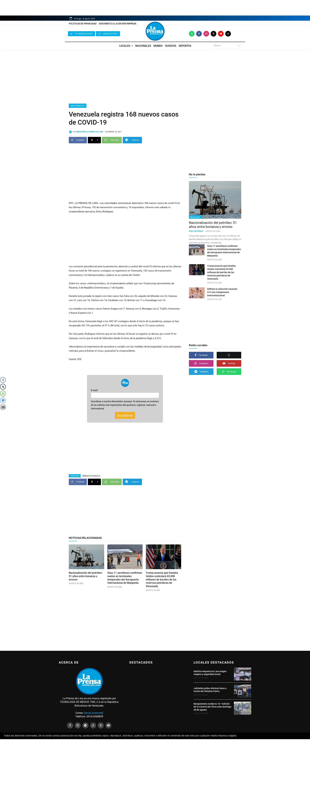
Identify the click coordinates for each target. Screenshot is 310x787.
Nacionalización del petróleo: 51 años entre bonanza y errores (85, 576)
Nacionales (77, 105)
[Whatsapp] (192, 34)
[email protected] (93, 712)
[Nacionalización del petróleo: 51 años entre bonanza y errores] (86, 556)
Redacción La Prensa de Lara (89, 132)
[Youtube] (221, 34)
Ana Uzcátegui (196, 231)
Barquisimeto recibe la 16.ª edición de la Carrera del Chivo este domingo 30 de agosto (212, 706)
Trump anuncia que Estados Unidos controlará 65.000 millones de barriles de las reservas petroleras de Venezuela (162, 579)
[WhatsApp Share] (3, 393)
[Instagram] (206, 34)
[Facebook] (199, 34)
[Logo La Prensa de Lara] (155, 31)
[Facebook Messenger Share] (3, 400)
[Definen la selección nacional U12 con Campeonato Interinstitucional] (197, 292)
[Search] (238, 45)
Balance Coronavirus (91, 475)
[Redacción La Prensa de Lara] (71, 131)
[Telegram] (85, 725)
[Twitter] (213, 34)
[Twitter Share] (3, 387)
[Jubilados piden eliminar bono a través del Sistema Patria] (242, 691)
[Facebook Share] (3, 380)
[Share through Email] (3, 407)
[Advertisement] (155, 76)
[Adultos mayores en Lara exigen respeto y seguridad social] (242, 674)
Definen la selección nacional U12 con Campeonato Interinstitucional (222, 292)
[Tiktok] (228, 34)
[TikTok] (93, 725)
